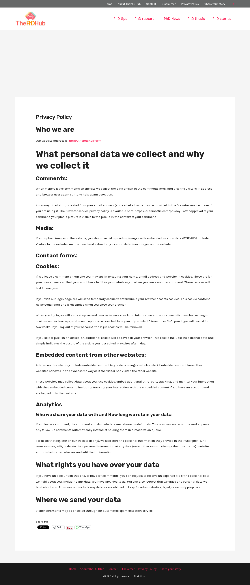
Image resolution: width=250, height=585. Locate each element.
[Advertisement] (125, 57)
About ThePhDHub (92, 569)
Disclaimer (128, 569)
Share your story (170, 569)
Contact (112, 569)
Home (73, 569)
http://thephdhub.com (85, 140)
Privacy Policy (147, 569)
